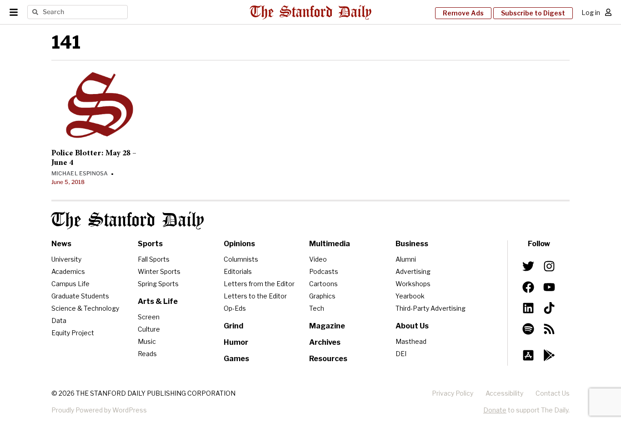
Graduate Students (80, 296)
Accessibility (504, 393)
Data (58, 320)
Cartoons (323, 284)
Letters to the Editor (255, 296)
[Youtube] (549, 287)
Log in (590, 12)
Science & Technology (85, 308)
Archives (325, 342)
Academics (68, 271)
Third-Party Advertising (431, 308)
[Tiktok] (549, 308)
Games (236, 358)
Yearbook (410, 296)
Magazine (327, 326)
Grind (233, 326)
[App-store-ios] (528, 355)
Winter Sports (159, 271)
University (66, 259)
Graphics (322, 296)
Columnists (241, 259)
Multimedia (329, 243)
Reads (147, 353)
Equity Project (72, 333)
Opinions (239, 243)
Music (147, 341)
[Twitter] (528, 266)
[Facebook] (528, 287)
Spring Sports (158, 284)
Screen (149, 317)
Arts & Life (158, 301)
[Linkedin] (528, 308)
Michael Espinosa (79, 173)
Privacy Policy (452, 393)
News (61, 243)
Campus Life (70, 284)
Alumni (406, 259)
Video (318, 259)
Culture (149, 329)
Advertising (413, 271)
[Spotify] (528, 328)
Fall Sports (154, 259)
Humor (236, 342)
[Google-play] (549, 355)
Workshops (413, 284)
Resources (328, 358)
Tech (316, 308)
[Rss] (549, 328)
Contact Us (553, 393)
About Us (412, 326)
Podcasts (323, 271)
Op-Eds (235, 308)
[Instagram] (549, 266)
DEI (401, 353)
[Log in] (608, 12)
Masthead (411, 341)
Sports (150, 243)
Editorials (238, 271)
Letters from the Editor (259, 284)
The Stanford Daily (127, 220)
